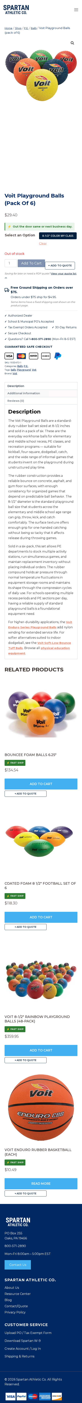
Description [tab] (15, 386)
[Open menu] (76, 9)
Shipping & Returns (19, 1356)
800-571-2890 (15, 1246)
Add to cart (31, 263)
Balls (20, 366)
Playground (24, 369)
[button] (72, 43)
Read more (41, 1183)
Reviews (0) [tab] (15, 401)
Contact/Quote (16, 1306)
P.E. (26, 366)
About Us (12, 1288)
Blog (8, 1300)
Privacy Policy (15, 1312)
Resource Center (18, 1294)
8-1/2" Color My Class (57, 236)
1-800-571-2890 (40, 339)
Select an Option (20, 235)
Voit (34, 369)
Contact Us (17, 1265)
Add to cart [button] (41, 784)
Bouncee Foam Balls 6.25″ (30, 755)
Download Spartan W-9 (23, 1341)
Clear (43, 243)
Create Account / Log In (23, 1348)
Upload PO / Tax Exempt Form (28, 1333)
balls (13, 369)
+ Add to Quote (60, 265)
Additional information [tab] (23, 393)
